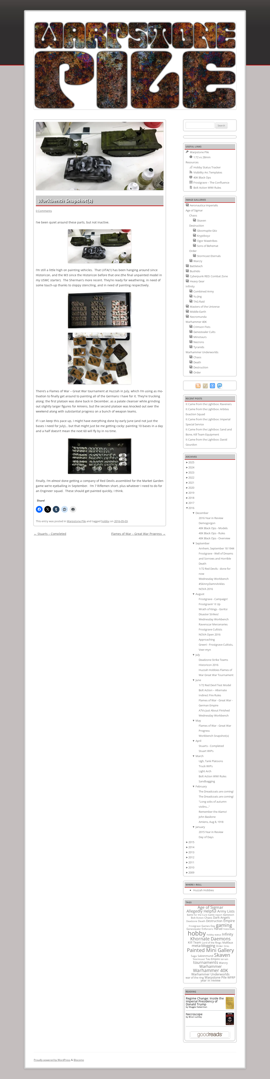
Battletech (228, 914)
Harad (218, 929)
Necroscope (194, 1014)
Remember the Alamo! (213, 812)
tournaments (205, 962)
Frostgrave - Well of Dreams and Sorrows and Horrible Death (216, 558)
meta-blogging (203, 945)
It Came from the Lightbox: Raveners (209, 404)
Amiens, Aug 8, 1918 (211, 822)
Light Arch (205, 771)
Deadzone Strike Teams (213, 660)
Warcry (223, 963)
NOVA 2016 (206, 589)
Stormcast (199, 959)
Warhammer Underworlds (210, 974)
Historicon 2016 (208, 665)
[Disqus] (100, 589)
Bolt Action (197, 917)
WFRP (231, 977)
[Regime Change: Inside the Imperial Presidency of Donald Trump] (230, 1008)
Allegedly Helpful (201, 911)
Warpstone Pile (76, 521)
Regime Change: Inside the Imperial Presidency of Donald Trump (205, 1001)
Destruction (214, 921)
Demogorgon (207, 523)
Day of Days (206, 837)
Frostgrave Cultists (210, 629)
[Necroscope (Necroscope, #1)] (230, 1024)
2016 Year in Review (211, 518)
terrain (224, 959)
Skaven (222, 955)
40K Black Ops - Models (213, 528)
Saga (194, 956)
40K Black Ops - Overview (214, 538)
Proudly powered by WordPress (52, 1060)
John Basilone (207, 817)
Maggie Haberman (198, 1006)
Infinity (227, 934)
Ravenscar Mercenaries (213, 624)
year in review (210, 980)
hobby (105, 521)
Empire (229, 920)
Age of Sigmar (210, 907)
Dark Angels (221, 917)
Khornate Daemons (210, 939)
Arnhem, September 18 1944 (216, 548)
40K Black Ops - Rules (212, 533)
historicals (229, 928)
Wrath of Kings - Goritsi (213, 609)
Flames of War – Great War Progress (138, 534)
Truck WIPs (206, 766)
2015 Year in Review (211, 832)
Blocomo (79, 1060)
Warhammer (210, 966)
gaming (224, 925)
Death (201, 921)
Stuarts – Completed (50, 534)
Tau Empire (213, 959)
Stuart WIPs (206, 751)
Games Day (208, 926)
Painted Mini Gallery (210, 949)
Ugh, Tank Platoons (211, 761)
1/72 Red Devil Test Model (215, 685)
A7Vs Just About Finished (214, 710)
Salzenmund (205, 956)
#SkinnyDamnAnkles (212, 584)
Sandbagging (207, 781)
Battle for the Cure (197, 914)
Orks (226, 946)
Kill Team (194, 942)
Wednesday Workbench (214, 579)
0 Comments (44, 211)
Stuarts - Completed (211, 746)
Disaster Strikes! (209, 614)
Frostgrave (195, 926)
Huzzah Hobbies (203, 890)
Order (219, 946)
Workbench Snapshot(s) (214, 736)
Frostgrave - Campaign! (213, 599)
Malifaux (227, 942)
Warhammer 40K (210, 970)
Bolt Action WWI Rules (212, 776)
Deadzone (191, 921)
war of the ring (195, 977)
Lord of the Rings (211, 942)
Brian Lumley (195, 1016)
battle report (215, 914)
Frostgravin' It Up (209, 604)
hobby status (214, 934)
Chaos (208, 917)
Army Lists (226, 911)
